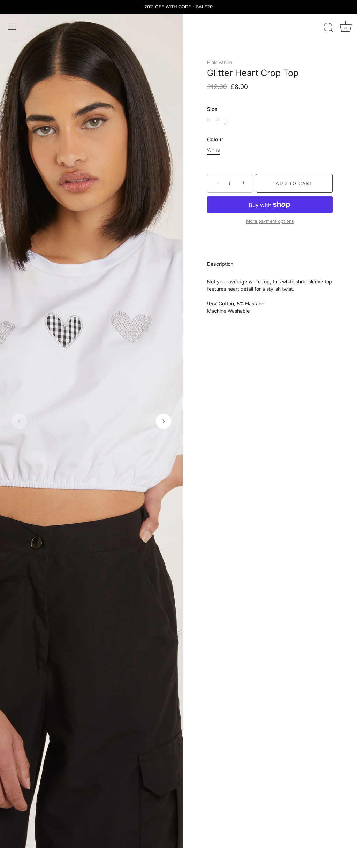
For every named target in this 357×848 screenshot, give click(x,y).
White (213, 150)
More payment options (270, 221)
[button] (19, 421)
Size (212, 109)
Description (220, 264)
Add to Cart (294, 183)
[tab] (223, 263)
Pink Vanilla (220, 62)
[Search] (328, 28)
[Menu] (12, 27)
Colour (215, 139)
